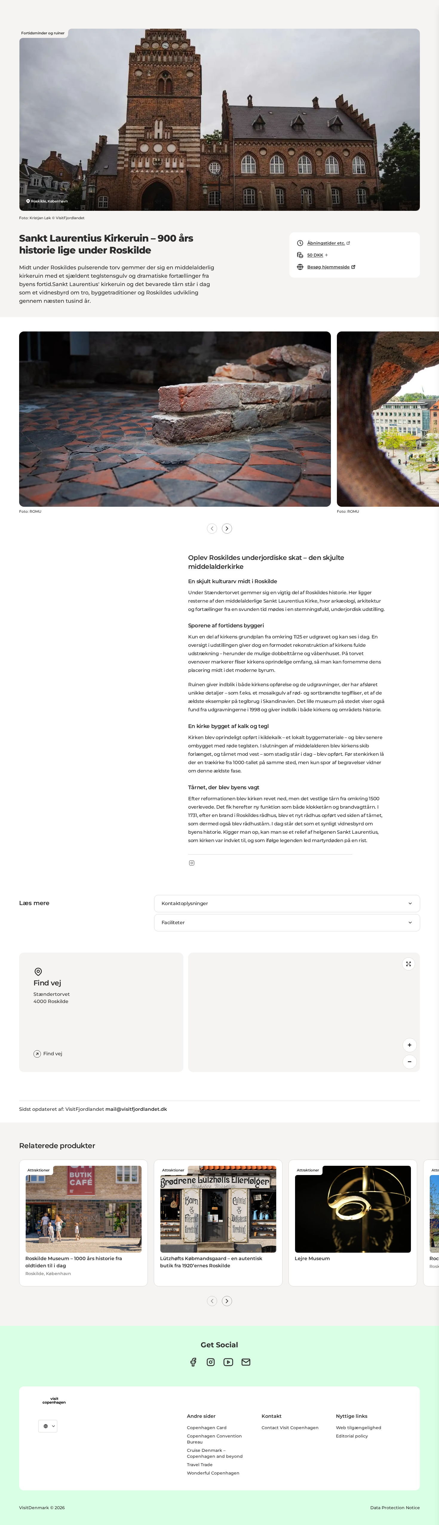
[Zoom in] (410, 1045)
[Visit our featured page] (228, 1362)
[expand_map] (408, 963)
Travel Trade (200, 1464)
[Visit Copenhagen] (54, 1401)
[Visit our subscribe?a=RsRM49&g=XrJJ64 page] (246, 1362)
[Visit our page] (210, 1362)
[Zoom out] (410, 1062)
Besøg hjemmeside (328, 267)
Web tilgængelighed (358, 1427)
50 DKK (315, 255)
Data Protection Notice (395, 1507)
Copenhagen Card (207, 1427)
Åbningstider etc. (326, 243)
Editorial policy (352, 1436)
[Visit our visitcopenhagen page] (193, 1362)
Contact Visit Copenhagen (290, 1427)
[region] (304, 1012)
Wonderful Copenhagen (213, 1473)
